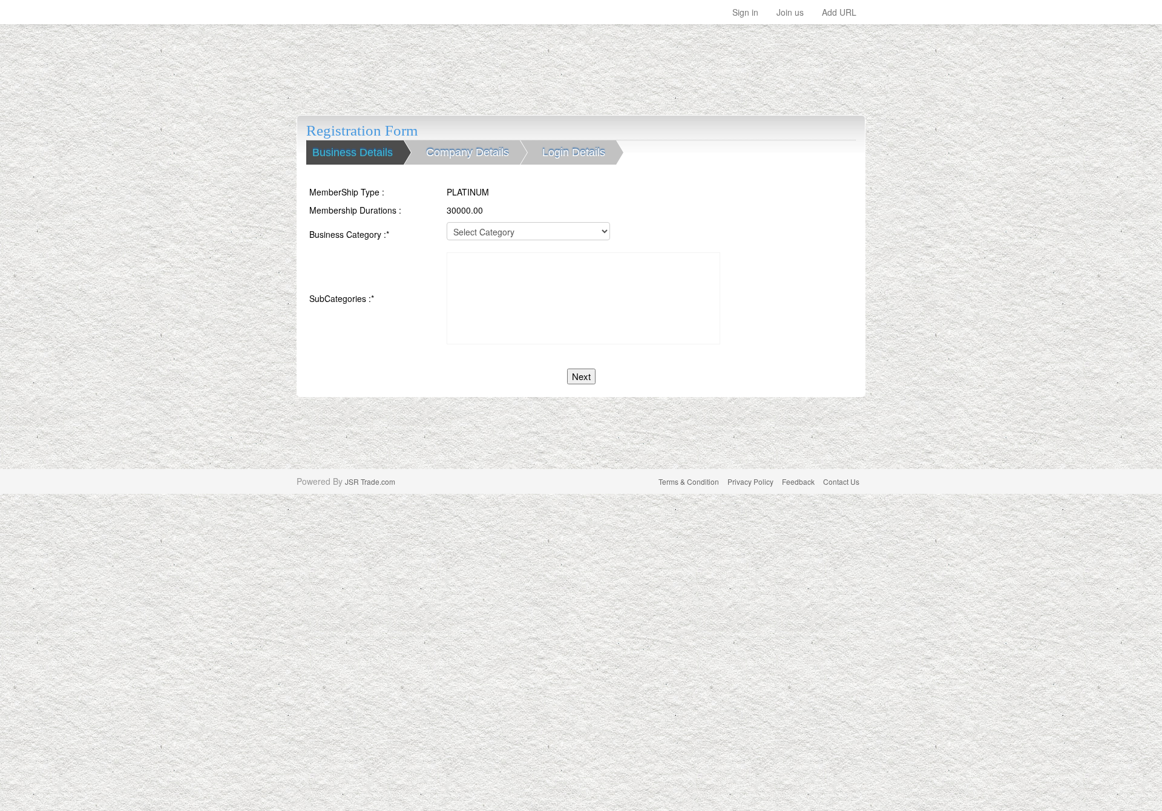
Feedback (798, 481)
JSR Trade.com (370, 481)
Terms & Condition (688, 481)
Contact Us (841, 481)
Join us (790, 12)
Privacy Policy (750, 481)
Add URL (839, 12)
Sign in (745, 12)
